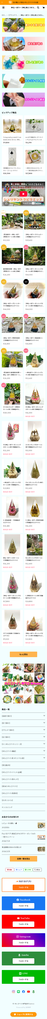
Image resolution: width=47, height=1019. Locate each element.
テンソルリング (7, 807)
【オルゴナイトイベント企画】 (12, 772)
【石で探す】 (6, 737)
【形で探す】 (6, 723)
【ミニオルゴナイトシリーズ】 (12, 744)
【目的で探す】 (7, 716)
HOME (3, 15)
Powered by (21, 1007)
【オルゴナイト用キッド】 (10, 779)
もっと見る (23, 654)
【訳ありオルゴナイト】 (10, 786)
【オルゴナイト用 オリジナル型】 (13, 758)
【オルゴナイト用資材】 (10, 793)
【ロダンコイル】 (7, 800)
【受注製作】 (6, 765)
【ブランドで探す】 (13, 15)
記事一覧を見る (23, 859)
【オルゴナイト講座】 (9, 751)
